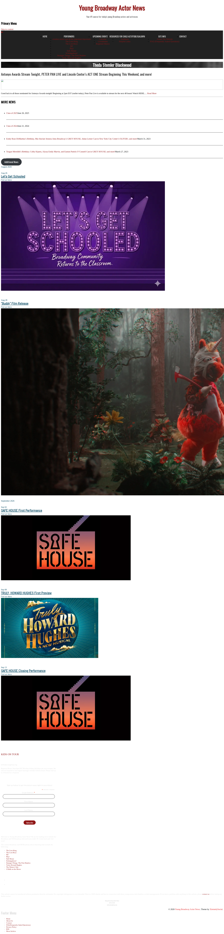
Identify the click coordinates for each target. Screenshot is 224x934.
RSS (7, 929)
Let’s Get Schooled (13, 176)
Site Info (162, 36)
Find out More (6, 180)
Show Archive (11, 931)
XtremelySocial (216, 909)
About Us (9, 921)
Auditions (125, 39)
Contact (183, 36)
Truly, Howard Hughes (71, 58)
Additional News (11, 162)
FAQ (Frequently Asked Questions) (164, 41)
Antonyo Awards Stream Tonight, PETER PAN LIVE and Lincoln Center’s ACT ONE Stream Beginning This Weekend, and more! (76, 74)
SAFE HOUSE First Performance (21, 510)
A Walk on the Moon (13, 869)
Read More (151, 93)
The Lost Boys (71, 44)
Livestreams (103, 41)
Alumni (142, 36)
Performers (69, 36)
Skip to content (7, 29)
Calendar (102, 39)
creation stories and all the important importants (71, 39)
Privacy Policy (11, 927)
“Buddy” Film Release (14, 303)
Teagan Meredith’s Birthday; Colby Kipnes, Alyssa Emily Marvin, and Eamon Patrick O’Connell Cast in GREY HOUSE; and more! (60, 152)
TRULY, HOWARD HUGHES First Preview (26, 593)
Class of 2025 (12, 113)
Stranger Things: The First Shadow (71, 55)
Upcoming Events (100, 36)
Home (8, 919)
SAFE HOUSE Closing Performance (23, 671)
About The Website (165, 39)
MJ (71, 46)
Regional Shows (103, 44)
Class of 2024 (12, 126)
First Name (28, 801)
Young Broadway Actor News (112, 7)
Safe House (71, 51)
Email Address (28, 792)
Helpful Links (124, 41)
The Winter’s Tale (12, 867)
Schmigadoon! (72, 53)
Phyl (72, 48)
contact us (205, 894)
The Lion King (71, 41)
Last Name (28, 810)
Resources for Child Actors (122, 36)
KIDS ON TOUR (10, 754)
